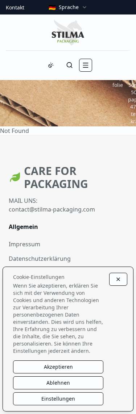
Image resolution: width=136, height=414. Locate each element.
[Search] (69, 65)
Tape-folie (119, 81)
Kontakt (15, 7)
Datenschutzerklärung (40, 259)
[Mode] (50, 65)
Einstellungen (58, 398)
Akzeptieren (58, 366)
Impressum (24, 244)
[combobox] (68, 7)
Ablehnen (58, 382)
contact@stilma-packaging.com (52, 209)
